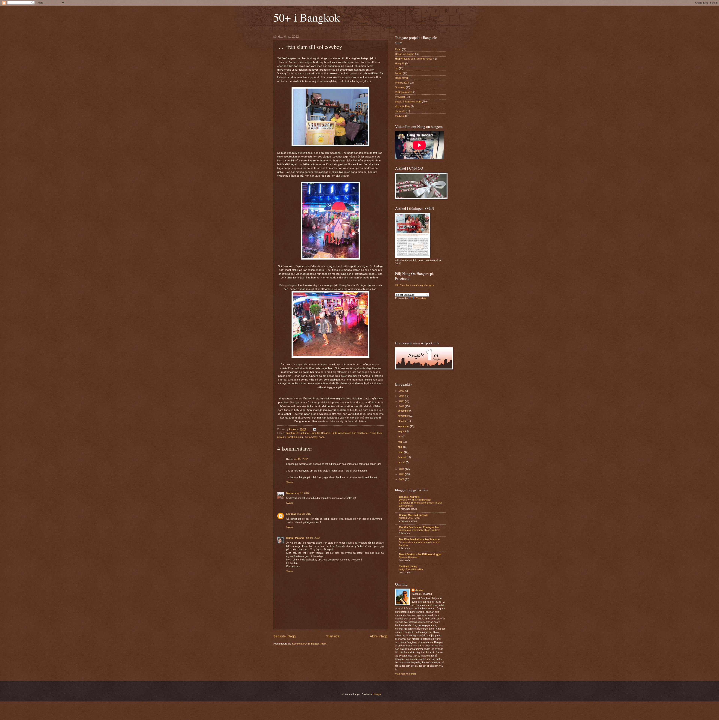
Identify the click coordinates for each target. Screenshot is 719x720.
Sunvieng (400, 87)
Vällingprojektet (403, 92)
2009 (402, 479)
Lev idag (291, 514)
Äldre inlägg (379, 636)
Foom (398, 49)
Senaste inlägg (284, 636)
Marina (290, 493)
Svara (289, 482)
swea (321, 437)
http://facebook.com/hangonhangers (414, 285)
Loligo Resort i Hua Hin (411, 569)
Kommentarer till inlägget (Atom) (309, 643)
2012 (402, 406)
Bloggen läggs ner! (408, 557)
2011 (402, 469)
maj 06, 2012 (301, 459)
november (403, 415)
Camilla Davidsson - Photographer (419, 527)
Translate (421, 298)
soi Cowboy (311, 437)
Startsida (332, 636)
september (404, 426)
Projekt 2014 (402, 82)
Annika (419, 590)
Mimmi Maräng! (295, 537)
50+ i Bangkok (306, 17)
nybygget (400, 97)
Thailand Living (408, 566)
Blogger (377, 694)
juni (400, 436)
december (403, 410)
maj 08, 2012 (304, 514)
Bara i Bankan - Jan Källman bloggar (420, 554)
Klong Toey (376, 433)
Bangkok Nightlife (409, 496)
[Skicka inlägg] (314, 429)
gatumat (305, 433)
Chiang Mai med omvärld (413, 515)
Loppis (398, 73)
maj (400, 441)
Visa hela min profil (405, 673)
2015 (402, 390)
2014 (402, 396)
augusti (402, 431)
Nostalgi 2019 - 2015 (409, 518)
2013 (402, 401)
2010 (402, 474)
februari (402, 457)
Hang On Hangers (320, 433)
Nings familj (401, 77)
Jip (396, 68)
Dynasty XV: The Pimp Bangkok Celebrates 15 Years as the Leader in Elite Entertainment (420, 502)
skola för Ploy (402, 106)
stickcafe (400, 111)
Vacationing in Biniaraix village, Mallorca (419, 530)
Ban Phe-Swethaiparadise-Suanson (419, 539)
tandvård (399, 116)
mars (401, 452)
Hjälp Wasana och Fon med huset (350, 433)
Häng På (399, 63)
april (400, 446)
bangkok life (292, 433)
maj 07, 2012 (302, 493)
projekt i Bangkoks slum (290, 437)
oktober (402, 421)
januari (402, 462)
